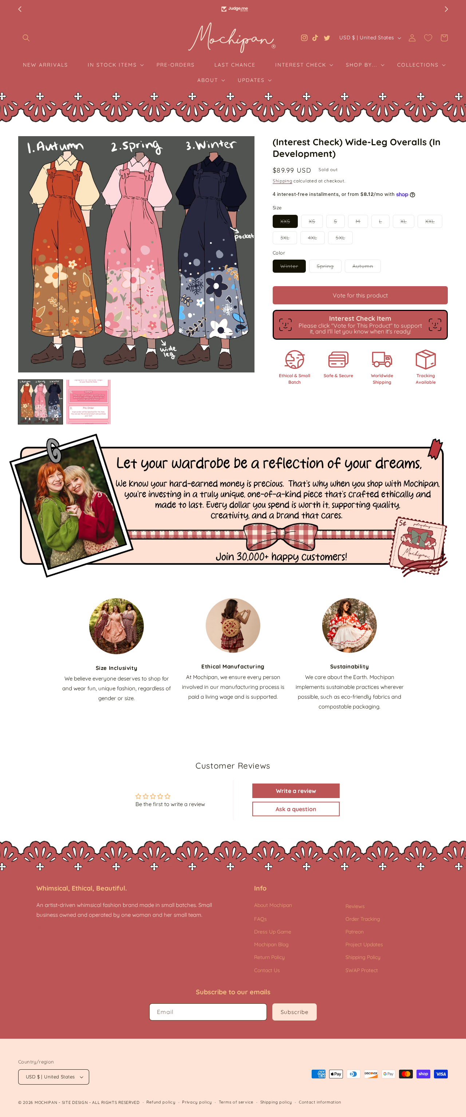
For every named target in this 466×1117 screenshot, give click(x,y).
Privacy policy (197, 1102)
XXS (289, 223)
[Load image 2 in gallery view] (88, 402)
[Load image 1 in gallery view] (40, 402)
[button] (26, 38)
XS (316, 223)
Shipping (282, 180)
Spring (329, 268)
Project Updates (364, 944)
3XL (288, 239)
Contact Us (267, 970)
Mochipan (46, 1102)
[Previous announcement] (20, 9)
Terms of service (236, 1102)
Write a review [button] (296, 790)
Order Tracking (362, 919)
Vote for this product (360, 295)
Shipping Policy (362, 957)
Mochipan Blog (271, 944)
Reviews (355, 906)
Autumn (366, 268)
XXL (433, 223)
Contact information (320, 1102)
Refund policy (160, 1102)
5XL (344, 239)
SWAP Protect (361, 970)
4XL (316, 239)
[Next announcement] (446, 9)
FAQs (260, 919)
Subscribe (294, 1012)
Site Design (75, 1102)
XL (407, 223)
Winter (293, 268)
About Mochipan (273, 905)
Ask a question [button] (296, 809)
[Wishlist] (428, 38)
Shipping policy (276, 1102)
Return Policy (269, 957)
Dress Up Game (272, 931)
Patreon (354, 931)
